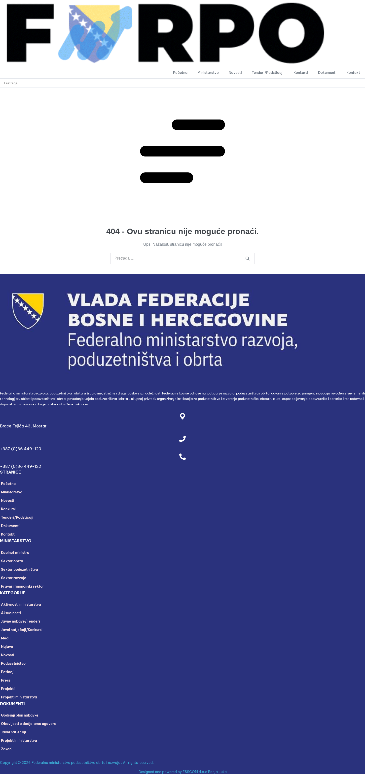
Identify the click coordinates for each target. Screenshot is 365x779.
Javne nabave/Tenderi (20, 621)
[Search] (247, 258)
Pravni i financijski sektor (22, 586)
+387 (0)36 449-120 (20, 448)
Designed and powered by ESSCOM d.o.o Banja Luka (183, 772)
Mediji (6, 638)
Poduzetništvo (13, 663)
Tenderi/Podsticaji (268, 72)
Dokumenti (327, 72)
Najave (7, 646)
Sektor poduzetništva (19, 569)
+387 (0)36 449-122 (20, 466)
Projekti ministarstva (19, 697)
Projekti (8, 689)
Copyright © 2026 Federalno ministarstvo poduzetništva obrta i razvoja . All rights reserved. (77, 762)
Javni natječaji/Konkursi (21, 630)
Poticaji (7, 672)
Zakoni (6, 749)
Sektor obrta (12, 561)
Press (5, 680)
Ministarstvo (208, 72)
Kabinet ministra (15, 552)
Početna (180, 72)
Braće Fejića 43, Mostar (23, 425)
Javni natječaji (13, 732)
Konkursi (300, 72)
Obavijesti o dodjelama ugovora (28, 723)
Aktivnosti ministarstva (21, 604)
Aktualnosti (11, 613)
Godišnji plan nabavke (19, 715)
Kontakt (353, 72)
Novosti (235, 72)
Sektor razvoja (13, 578)
